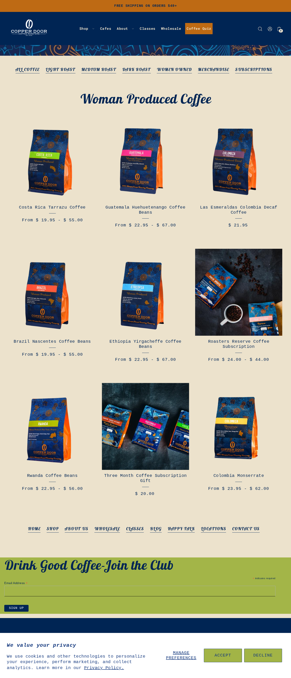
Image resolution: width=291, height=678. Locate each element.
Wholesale (107, 528)
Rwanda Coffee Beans (52, 475)
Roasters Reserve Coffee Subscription (238, 344)
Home (34, 528)
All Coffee (28, 69)
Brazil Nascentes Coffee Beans (52, 341)
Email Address (16, 583)
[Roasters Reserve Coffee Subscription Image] (238, 292)
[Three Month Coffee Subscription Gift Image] (145, 426)
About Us (76, 528)
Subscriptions (253, 69)
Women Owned (174, 69)
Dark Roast (136, 69)
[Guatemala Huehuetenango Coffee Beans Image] (145, 158)
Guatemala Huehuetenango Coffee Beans (145, 210)
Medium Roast (98, 69)
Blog (156, 528)
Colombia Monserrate (238, 475)
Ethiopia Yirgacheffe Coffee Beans (145, 344)
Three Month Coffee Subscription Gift (145, 478)
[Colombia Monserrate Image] (238, 426)
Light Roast (60, 69)
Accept (223, 655)
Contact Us (246, 528)
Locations (213, 528)
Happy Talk (181, 528)
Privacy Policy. (104, 667)
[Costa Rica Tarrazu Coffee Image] (52, 158)
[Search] (260, 28)
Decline (263, 655)
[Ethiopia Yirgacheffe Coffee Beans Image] (145, 292)
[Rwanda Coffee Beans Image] (52, 426)
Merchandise (213, 69)
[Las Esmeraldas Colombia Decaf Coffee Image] (238, 158)
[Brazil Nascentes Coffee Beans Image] (52, 292)
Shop (53, 528)
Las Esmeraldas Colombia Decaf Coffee (238, 210)
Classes (135, 528)
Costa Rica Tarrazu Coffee (52, 207)
